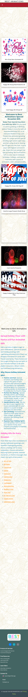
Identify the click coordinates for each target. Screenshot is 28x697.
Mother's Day (8, 489)
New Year (7, 492)
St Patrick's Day (9, 495)
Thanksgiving (8, 499)
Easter (6, 470)
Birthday (7, 464)
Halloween (7, 483)
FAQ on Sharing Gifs (4, 658)
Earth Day (7, 474)
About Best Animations (5, 668)
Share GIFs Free (4, 662)
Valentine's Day (9, 502)
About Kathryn (3, 670)
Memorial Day (9, 486)
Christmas (7, 467)
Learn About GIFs (4, 660)
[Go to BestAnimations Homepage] (14, 1)
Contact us (6, 682)
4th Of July (7, 461)
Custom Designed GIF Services (7, 651)
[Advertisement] (14, 22)
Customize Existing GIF (5, 652)
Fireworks (7, 480)
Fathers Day (8, 477)
